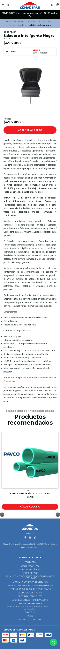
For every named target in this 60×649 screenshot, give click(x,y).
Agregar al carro (30, 130)
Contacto (30, 562)
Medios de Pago (30, 573)
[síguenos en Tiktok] (34, 537)
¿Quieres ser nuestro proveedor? (30, 600)
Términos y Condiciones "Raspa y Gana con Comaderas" (30, 608)
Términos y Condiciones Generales (30, 582)
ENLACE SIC (30, 612)
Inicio (8, 21)
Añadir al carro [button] (30, 506)
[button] (2, 514)
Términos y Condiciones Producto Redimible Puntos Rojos (30, 577)
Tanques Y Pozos (44, 21)
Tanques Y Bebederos (17, 25)
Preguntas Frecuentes (30, 596)
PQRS (30, 616)
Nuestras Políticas (30, 570)
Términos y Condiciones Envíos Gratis (30, 589)
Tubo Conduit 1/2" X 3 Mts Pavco (30, 493)
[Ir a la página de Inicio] (30, 5)
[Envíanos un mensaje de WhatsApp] (53, 642)
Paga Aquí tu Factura (30, 620)
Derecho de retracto (30, 593)
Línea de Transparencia (30, 604)
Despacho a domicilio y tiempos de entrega (30, 586)
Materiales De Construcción (24, 21)
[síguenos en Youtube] (30, 537)
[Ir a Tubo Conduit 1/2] (30, 459)
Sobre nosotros (30, 566)
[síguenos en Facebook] (25, 537)
